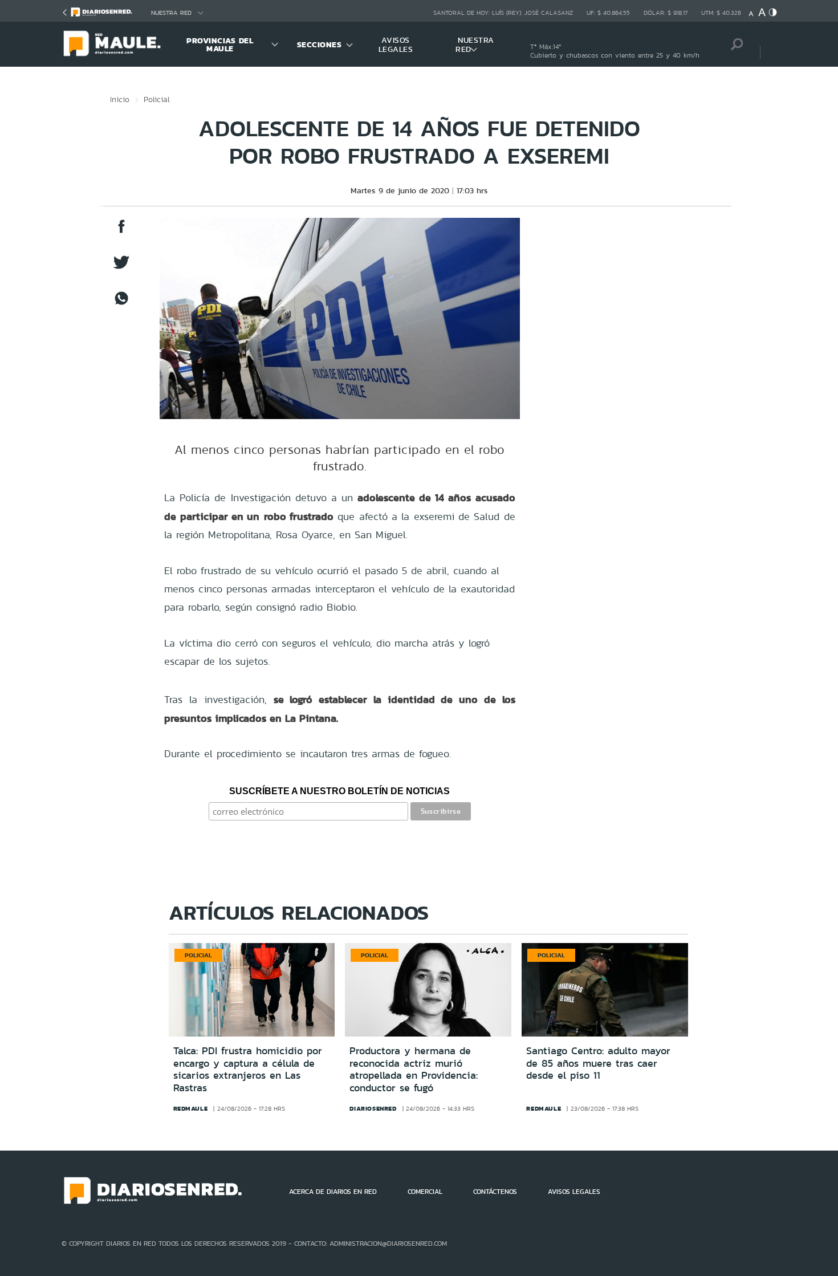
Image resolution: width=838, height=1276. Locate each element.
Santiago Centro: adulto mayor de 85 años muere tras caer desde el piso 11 (598, 1063)
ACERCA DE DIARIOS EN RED (333, 1191)
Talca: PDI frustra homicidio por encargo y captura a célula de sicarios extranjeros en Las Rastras (247, 1069)
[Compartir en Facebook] (121, 231)
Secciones (319, 44)
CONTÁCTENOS (495, 1191)
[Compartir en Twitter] (121, 267)
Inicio (119, 99)
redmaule (190, 1108)
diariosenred (372, 1108)
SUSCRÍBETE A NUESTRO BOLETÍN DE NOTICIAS (339, 791)
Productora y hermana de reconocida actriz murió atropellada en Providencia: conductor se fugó (413, 1069)
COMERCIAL (425, 1191)
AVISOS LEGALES (396, 44)
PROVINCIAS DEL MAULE (219, 44)
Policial (157, 99)
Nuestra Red (171, 13)
